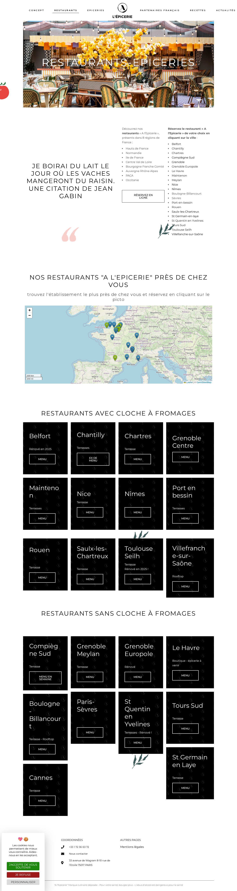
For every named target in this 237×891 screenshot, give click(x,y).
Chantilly (178, 148)
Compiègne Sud (183, 157)
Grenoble (178, 162)
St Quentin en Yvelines (188, 220)
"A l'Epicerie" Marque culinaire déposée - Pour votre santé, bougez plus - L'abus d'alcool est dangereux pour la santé (118, 885)
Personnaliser (23, 882)
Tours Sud (178, 225)
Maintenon (179, 175)
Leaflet (189, 382)
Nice (175, 184)
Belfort (176, 144)
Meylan (177, 180)
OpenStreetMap (203, 382)
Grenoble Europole (185, 166)
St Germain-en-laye (185, 216)
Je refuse (23, 874)
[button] (112, 337)
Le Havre (178, 171)
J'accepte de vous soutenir (23, 866)
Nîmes (176, 189)
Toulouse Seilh (182, 229)
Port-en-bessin (182, 202)
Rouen (176, 207)
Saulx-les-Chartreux (185, 211)
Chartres (178, 153)
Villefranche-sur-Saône (187, 234)
